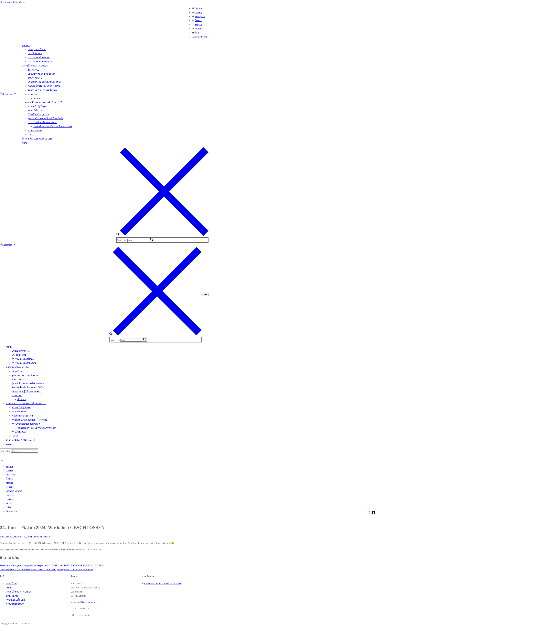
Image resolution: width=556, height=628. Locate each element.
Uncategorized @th (41, 536)
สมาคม (9, 587)
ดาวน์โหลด (11, 583)
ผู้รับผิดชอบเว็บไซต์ (15, 600)
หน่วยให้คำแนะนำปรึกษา (19, 591)
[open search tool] (162, 235)
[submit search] (151, 240)
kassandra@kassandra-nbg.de (84, 602)
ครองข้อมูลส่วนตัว (15, 604)
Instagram (368, 512)
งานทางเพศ (12, 596)
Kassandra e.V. (7, 536)
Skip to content (7, 2)
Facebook (373, 512)
